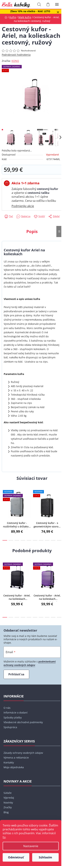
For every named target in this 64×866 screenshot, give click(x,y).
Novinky (8, 802)
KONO (15, 60)
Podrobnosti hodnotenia (16, 54)
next (60, 497)
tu (4, 837)
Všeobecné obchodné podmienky (23, 722)
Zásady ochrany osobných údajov (23, 752)
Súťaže (8, 793)
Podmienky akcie (23, 206)
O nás (7, 707)
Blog (6, 812)
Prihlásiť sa (16, 674)
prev (4, 497)
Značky (8, 807)
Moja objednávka (14, 767)
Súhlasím (45, 857)
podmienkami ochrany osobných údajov (30, 663)
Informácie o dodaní (16, 712)
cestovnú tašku (38, 193)
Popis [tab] (32, 231)
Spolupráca (10, 727)
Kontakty (9, 762)
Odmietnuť (16, 857)
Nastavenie (30, 846)
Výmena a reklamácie (16, 757)
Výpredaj (9, 797)
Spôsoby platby (13, 717)
